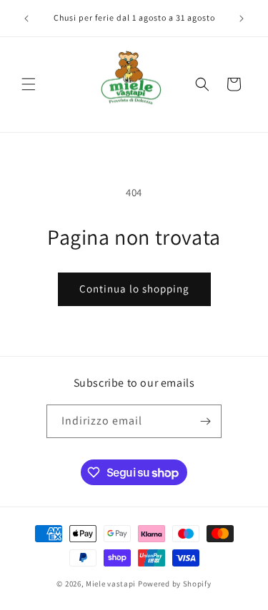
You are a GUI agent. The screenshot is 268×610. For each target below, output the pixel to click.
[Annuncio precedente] (26, 18)
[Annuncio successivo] (241, 18)
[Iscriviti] (205, 421)
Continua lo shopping (134, 288)
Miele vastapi (111, 584)
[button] (28, 84)
